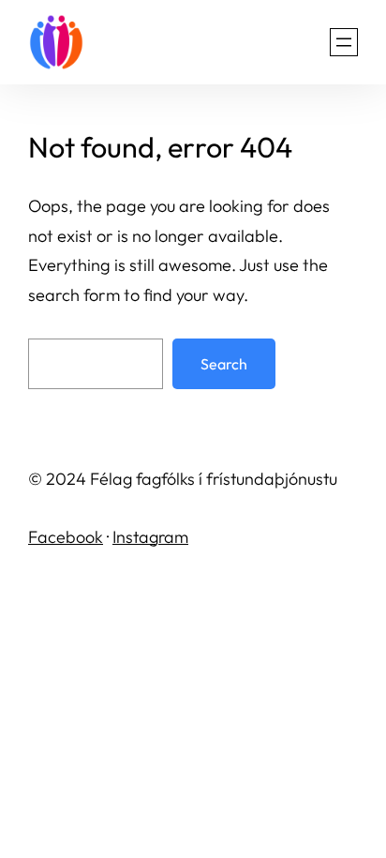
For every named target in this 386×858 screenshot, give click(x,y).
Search (223, 363)
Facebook (65, 537)
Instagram (150, 537)
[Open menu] (344, 42)
